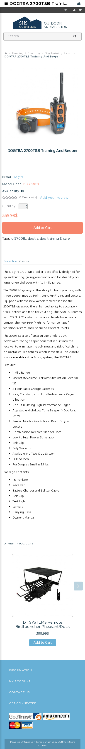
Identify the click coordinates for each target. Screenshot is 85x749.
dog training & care (55, 239)
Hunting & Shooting (26, 53)
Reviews (24, 261)
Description (10, 261)
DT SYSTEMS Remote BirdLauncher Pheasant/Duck (42, 624)
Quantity (8, 206)
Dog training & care (58, 53)
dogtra (33, 239)
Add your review (54, 197)
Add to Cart (43, 230)
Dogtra (18, 177)
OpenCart (29, 741)
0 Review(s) (28, 197)
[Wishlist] (80, 10)
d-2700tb (18, 239)
